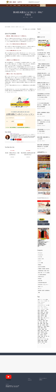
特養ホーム (39, 333)
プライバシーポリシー (43, 378)
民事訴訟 (48, 330)
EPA (41, 299)
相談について (40, 286)
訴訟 (48, 336)
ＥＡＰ (38, 343)
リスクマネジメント (43, 309)
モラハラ (39, 309)
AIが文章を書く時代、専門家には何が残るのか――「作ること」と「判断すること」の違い (43, 55)
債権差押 (39, 313)
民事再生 (42, 330)
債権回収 (47, 312)
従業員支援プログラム (40, 326)
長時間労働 (39, 340)
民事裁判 (45, 330)
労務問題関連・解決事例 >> (44, 189)
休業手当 (39, 312)
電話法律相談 (45, 340)
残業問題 (39, 330)
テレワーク (45, 306)
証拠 (38, 337)
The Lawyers (40, 252)
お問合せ (40, 379)
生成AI (42, 333)
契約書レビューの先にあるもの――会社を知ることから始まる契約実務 (43, 122)
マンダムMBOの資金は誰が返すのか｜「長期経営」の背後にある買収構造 (43, 105)
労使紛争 (46, 316)
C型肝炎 (39, 299)
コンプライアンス (43, 302)
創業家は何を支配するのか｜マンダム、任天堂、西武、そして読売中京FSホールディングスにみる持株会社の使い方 (43, 85)
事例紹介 (39, 264)
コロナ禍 (39, 302)
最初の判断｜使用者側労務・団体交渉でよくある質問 (43, 145)
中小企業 (47, 309)
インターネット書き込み (45, 299)
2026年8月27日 (43, 69)
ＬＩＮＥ (41, 343)
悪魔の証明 (48, 326)
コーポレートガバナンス (40, 303)
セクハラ (39, 306)
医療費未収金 (42, 319)
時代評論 (39, 278)
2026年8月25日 (43, 99)
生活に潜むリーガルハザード (43, 284)
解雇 (46, 336)
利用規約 (39, 316)
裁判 (44, 336)
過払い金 (44, 337)
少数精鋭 (44, 323)
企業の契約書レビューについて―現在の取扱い (43, 130)
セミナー (39, 260)
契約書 (38, 323)
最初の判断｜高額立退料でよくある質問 (43, 138)
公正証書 (47, 313)
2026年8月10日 (43, 148)
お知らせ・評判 (39, 116)
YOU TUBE (40, 256)
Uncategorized (40, 254)
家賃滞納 (41, 323)
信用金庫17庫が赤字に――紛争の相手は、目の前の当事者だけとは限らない (43, 75)
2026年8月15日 (43, 125)
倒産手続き (42, 312)
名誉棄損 (44, 320)
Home (24, 17)
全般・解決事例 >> (44, 162)
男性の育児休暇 (45, 333)
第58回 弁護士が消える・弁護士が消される (12, 153)
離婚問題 (42, 340)
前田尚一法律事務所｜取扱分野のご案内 (43, 113)
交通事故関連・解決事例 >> (44, 170)
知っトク (39, 288)
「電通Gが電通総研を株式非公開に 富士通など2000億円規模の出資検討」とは (43, 65)
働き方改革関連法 (43, 313)
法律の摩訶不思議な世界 (42, 282)
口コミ (45, 319)
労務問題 (39, 319)
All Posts (27, 17)
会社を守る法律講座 (12, 150)
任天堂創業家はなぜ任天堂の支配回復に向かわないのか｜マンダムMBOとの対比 (43, 95)
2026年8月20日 (43, 116)
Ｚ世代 (44, 343)
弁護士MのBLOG (39, 69)
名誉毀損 (47, 320)
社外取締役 (39, 336)
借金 (44, 312)
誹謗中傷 (41, 337)
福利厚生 (42, 336)
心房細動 (45, 326)
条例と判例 (40, 280)
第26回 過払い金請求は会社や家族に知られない (28, 153)
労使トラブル (42, 316)
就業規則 (47, 323)
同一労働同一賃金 (40, 320)
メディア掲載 (40, 262)
